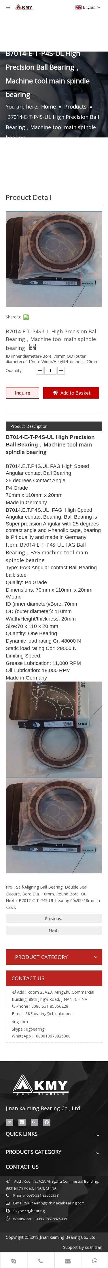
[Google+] (34, 1122)
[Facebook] (46, 1122)
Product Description (29, 426)
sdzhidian (93, 1247)
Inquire (22, 393)
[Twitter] (9, 1122)
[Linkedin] (22, 1122)
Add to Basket (75, 393)
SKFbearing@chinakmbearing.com (55, 1203)
